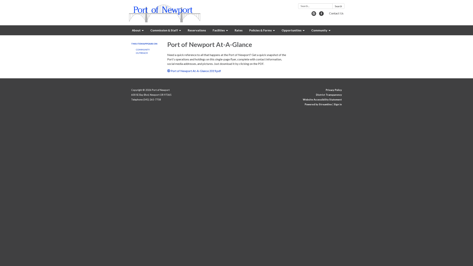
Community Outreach (143, 51)
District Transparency (329, 94)
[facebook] (321, 14)
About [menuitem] (136, 30)
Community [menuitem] (319, 30)
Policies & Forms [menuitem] (260, 30)
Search (338, 6)
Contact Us (336, 13)
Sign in (338, 104)
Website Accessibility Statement (322, 99)
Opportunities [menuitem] (292, 30)
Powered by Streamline (318, 104)
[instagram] (314, 14)
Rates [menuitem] (239, 30)
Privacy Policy (334, 89)
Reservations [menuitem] (197, 30)
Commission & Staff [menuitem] (164, 30)
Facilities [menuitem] (219, 30)
